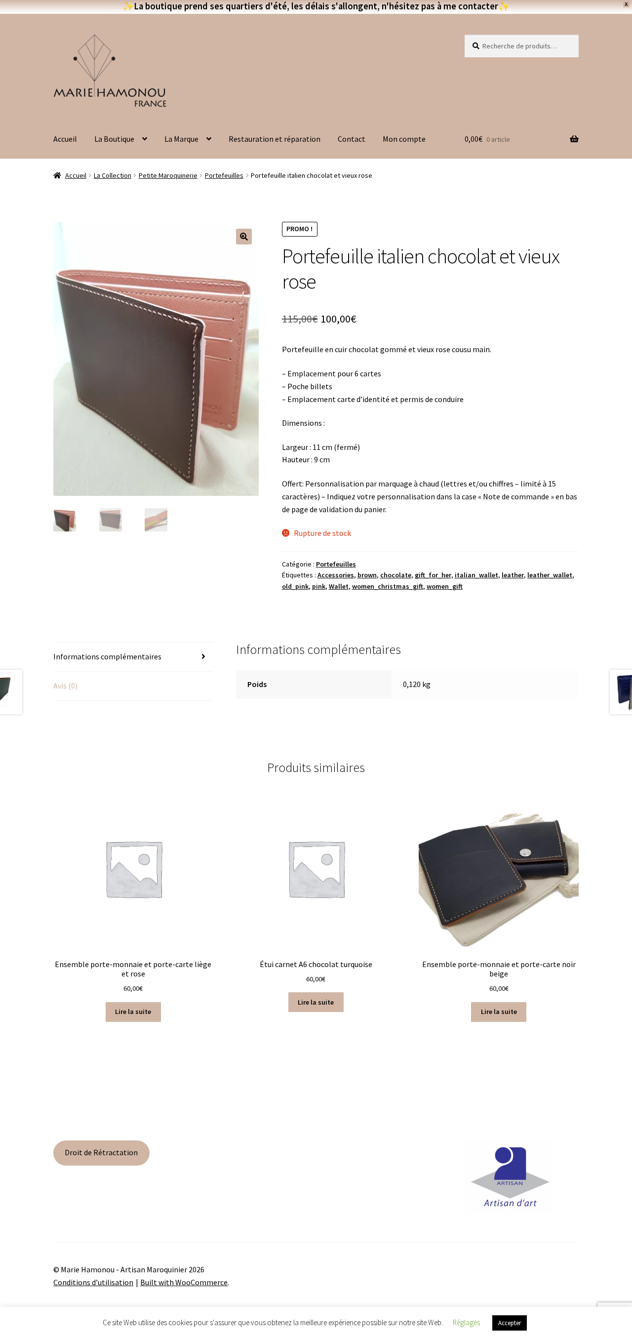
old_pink (295, 586)
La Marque (181, 139)
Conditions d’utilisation (93, 1282)
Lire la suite (133, 1011)
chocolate (395, 574)
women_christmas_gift (387, 586)
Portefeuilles (224, 175)
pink (318, 586)
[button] (244, 236)
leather (513, 574)
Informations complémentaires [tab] (107, 656)
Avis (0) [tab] (65, 685)
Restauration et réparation (274, 139)
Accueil (65, 139)
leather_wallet (549, 574)
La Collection (112, 175)
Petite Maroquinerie (168, 175)
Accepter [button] (509, 1323)
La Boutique (114, 139)
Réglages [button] (466, 1322)
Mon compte (404, 139)
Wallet (339, 586)
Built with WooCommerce (184, 1282)
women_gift (445, 586)
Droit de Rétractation (101, 1152)
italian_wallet (476, 574)
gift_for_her (433, 574)
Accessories (335, 574)
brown (367, 574)
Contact (351, 139)
